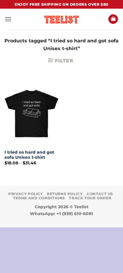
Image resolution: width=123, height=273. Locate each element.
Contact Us (100, 194)
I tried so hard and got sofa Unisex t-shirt (29, 155)
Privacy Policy (25, 194)
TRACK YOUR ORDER (90, 198)
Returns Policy (65, 194)
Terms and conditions (39, 198)
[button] (8, 19)
